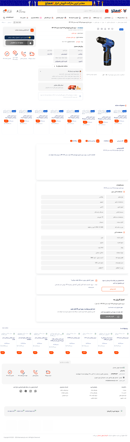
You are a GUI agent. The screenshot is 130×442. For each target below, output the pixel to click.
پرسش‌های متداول (64, 390)
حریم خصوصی (65, 395)
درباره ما (124, 390)
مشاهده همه (5, 328)
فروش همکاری (59, 17)
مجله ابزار (85, 17)
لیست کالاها (96, 17)
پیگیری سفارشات (64, 393)
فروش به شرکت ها (73, 17)
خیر (103, 75)
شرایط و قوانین (94, 398)
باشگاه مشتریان (35, 17)
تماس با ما (23, 17)
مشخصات (106, 141)
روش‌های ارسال (94, 390)
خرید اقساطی (47, 17)
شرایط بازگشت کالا (93, 395)
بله (106, 75)
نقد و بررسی (120, 141)
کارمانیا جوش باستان (122, 22)
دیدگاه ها (75, 141)
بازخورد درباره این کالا (92, 74)
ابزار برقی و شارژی (111, 22)
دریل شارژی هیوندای (70, 37)
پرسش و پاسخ (91, 141)
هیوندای (78, 42)
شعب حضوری (123, 398)
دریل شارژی (96, 22)
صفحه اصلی (108, 17)
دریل (103, 22)
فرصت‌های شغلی (122, 395)
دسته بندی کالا (121, 17)
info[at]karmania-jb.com (112, 381)
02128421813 (114, 374)
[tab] (121, 141)
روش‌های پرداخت (93, 393)
